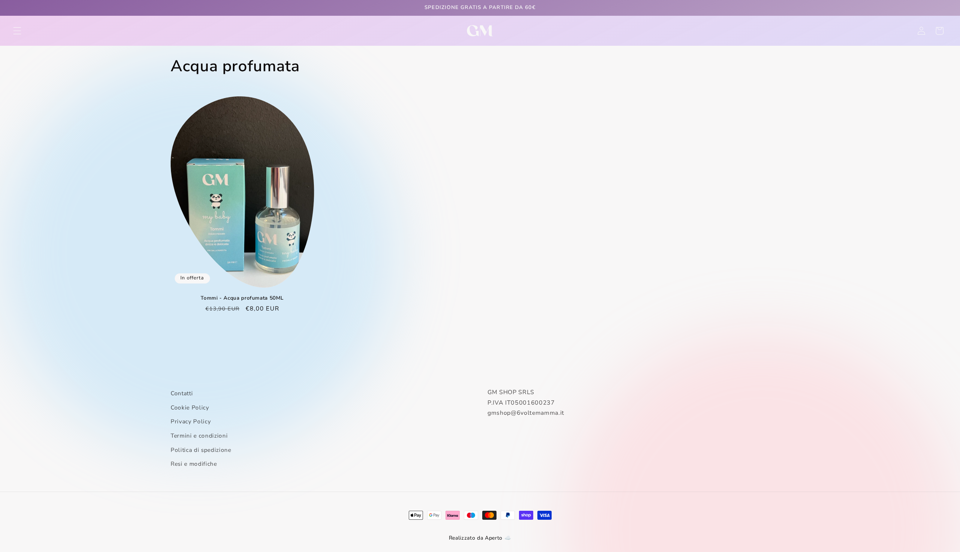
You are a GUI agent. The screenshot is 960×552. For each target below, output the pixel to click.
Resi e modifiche (194, 464)
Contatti (182, 393)
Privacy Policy (191, 421)
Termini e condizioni (199, 436)
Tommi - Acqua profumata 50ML (242, 298)
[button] (17, 31)
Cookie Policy (190, 407)
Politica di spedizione (201, 450)
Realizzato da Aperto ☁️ (480, 538)
